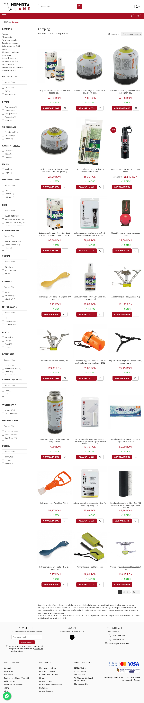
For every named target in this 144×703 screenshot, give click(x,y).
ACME (7, 91)
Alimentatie (7, 37)
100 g (7, 157)
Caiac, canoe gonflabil (11, 46)
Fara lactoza (10, 107)
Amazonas (9, 94)
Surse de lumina (8, 70)
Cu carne (8, 110)
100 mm (8, 193)
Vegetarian (9, 117)
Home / (8, 21)
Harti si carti (7, 55)
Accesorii (5, 34)
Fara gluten (9, 113)
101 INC (8, 87)
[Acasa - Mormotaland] (16, 6)
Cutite (4, 49)
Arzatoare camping (10, 40)
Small (7, 169)
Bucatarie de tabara (10, 43)
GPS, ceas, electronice (11, 52)
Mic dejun (9, 135)
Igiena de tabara (9, 58)
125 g (7, 150)
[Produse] (4, 16)
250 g (7, 154)
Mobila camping (8, 64)
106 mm (8, 197)
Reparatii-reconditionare (12, 67)
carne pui (8, 120)
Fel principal (10, 132)
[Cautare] (79, 6)
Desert (7, 138)
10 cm (7, 190)
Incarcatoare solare (10, 61)
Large (7, 172)
